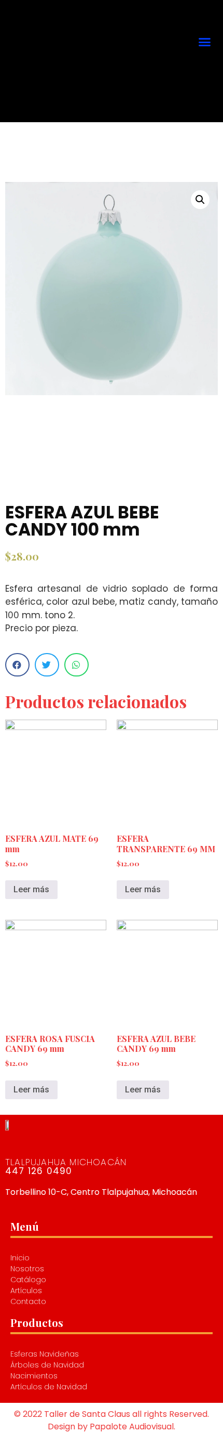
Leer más (31, 889)
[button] (204, 41)
